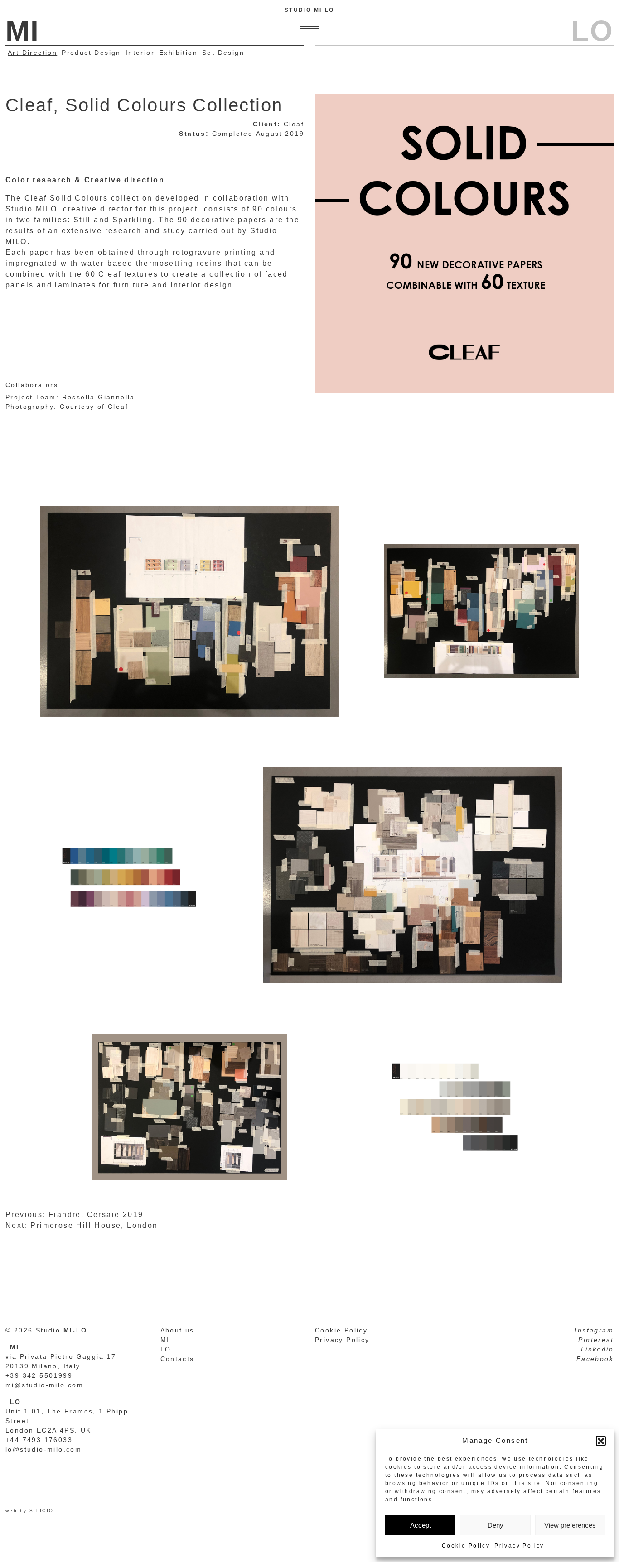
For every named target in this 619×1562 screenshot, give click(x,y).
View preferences (570, 1525)
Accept (420, 1525)
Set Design (223, 52)
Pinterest (596, 1339)
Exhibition (178, 52)
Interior (140, 52)
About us (177, 1330)
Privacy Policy (519, 1546)
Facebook (595, 1358)
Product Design (91, 52)
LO (165, 1349)
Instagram (594, 1330)
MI (165, 1339)
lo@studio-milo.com (43, 1449)
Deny (495, 1525)
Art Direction (32, 52)
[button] (600, 1440)
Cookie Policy (466, 1546)
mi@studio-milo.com (44, 1385)
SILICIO (41, 1510)
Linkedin (597, 1349)
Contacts (177, 1358)
